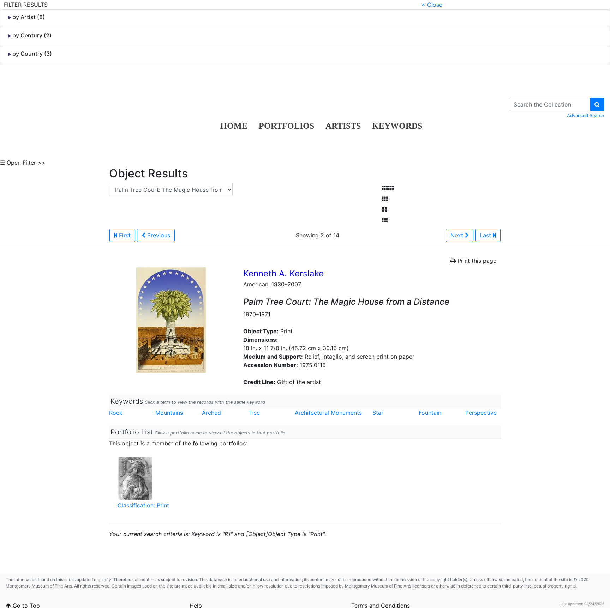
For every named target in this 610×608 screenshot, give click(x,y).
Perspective (481, 412)
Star (377, 412)
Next (457, 235)
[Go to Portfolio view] (384, 209)
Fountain (430, 412)
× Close (431, 4)
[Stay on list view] (384, 220)
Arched (211, 412)
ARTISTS (343, 125)
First (124, 235)
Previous (157, 235)
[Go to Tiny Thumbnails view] (387, 188)
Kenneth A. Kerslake (283, 273)
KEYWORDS (397, 125)
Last (486, 235)
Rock (115, 412)
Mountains (169, 412)
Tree (254, 412)
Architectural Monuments (328, 412)
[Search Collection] (597, 104)
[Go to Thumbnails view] (384, 199)
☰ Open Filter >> (23, 162)
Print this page (476, 260)
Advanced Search (585, 115)
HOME (233, 125)
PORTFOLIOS (286, 125)
